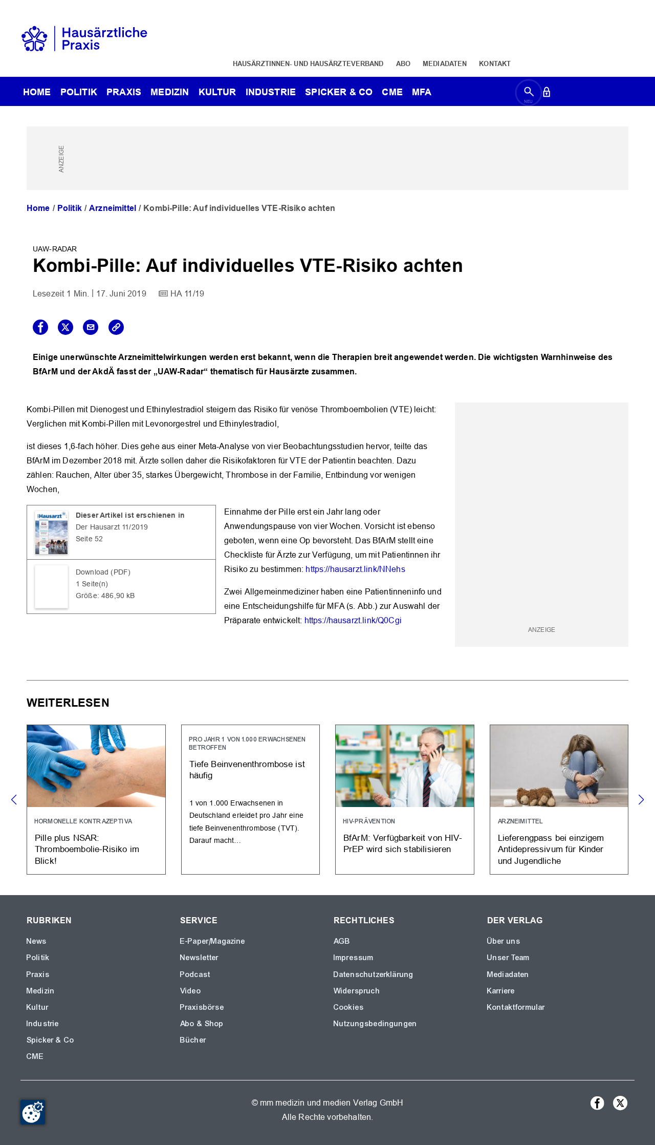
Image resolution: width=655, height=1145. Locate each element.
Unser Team (508, 957)
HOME (37, 92)
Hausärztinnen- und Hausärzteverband (308, 63)
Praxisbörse (202, 1007)
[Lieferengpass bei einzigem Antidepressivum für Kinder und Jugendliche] (559, 800)
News (37, 941)
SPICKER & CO (339, 92)
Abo (403, 63)
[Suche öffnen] (528, 94)
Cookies (349, 1007)
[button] (641, 800)
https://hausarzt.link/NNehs (355, 569)
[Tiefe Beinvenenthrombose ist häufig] (250, 800)
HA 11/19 (187, 293)
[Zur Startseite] (84, 37)
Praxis (123, 92)
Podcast (195, 974)
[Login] (546, 94)
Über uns (503, 941)
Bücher (193, 1040)
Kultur (217, 92)
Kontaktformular (516, 1007)
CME (392, 92)
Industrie (271, 92)
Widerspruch (357, 990)
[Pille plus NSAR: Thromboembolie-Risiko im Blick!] (96, 800)
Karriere (501, 990)
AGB (342, 941)
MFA (421, 92)
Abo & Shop (202, 1023)
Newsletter (199, 957)
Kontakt (495, 63)
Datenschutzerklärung (373, 974)
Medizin (169, 92)
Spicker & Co (50, 1040)
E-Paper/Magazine (213, 941)
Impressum (354, 957)
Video (190, 990)
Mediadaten (445, 63)
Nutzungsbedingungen (375, 1023)
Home (38, 208)
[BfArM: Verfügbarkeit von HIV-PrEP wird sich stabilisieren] (404, 800)
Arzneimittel (112, 208)
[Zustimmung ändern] (32, 1112)
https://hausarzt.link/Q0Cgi (353, 620)
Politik (78, 92)
